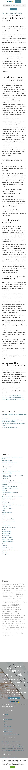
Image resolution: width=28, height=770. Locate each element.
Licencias (4, 514)
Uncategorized (5, 554)
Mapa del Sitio (7, 726)
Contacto (6, 716)
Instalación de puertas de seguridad (15, 602)
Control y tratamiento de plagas (9, 486)
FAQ (5, 724)
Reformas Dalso (5, 418)
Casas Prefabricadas (7, 473)
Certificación (5, 478)
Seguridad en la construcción (12, 633)
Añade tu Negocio (8, 719)
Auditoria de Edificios (7, 466)
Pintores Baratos (8, 731)
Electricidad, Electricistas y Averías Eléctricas (12, 496)
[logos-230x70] (10, 2)
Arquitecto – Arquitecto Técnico (9, 462)
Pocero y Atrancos (6, 535)
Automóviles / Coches (14, 584)
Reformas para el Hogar (7, 541)
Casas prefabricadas (17, 588)
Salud (3, 543)
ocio (3, 523)
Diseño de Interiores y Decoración (10, 492)
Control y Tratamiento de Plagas (12, 734)
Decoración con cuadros (8, 595)
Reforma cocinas (21, 623)
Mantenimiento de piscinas (7, 619)
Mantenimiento (14, 605)
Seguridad (4, 545)
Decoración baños (16, 592)
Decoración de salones (16, 597)
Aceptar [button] (12, 766)
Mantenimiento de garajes (10, 611)
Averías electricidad (16, 586)
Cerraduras (6, 590)
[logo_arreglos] (14, 702)
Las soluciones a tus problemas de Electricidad (13, 746)
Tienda (6, 714)
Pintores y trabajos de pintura (9, 527)
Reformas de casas (10, 625)
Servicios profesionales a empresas (10, 549)
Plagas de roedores (6, 533)
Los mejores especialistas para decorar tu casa (13, 750)
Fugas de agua (20, 600)
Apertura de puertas (5, 584)
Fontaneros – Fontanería (8, 503)
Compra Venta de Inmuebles (8, 480)
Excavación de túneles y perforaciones (9, 600)
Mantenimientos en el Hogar (8, 521)
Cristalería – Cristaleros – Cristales (10, 488)
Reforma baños (11, 623)
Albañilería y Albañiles (7, 460)
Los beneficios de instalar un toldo (10, 427)
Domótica (4, 494)
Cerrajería (12, 590)
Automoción (4, 469)
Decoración (4, 490)
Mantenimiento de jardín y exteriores (12, 617)
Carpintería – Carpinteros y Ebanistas (11, 471)
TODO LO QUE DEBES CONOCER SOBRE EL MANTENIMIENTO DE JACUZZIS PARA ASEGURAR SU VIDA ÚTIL (13, 397)
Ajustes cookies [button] (5, 766)
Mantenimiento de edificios (11, 609)
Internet (3, 510)
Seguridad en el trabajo (7, 547)
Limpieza (4, 516)
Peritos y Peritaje (6, 525)
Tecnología (4, 552)
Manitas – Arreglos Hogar (8, 518)
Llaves (6, 605)
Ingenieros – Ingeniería (7, 508)
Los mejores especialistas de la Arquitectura (12, 744)
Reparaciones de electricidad (16, 628)
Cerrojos (16, 590)
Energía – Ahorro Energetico (8, 498)
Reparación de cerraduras (8, 630)
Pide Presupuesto (8, 729)
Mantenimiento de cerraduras (10, 607)
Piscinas (4, 529)
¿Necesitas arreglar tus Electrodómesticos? (12, 748)
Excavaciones (5, 500)
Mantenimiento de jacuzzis (16, 615)
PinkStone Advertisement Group (9, 757)
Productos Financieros (7, 537)
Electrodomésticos (18, 599)
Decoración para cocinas (7, 598)
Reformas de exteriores (7, 539)
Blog (5, 721)
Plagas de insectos (6, 531)
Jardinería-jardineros (7, 512)
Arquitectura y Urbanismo (8, 464)
